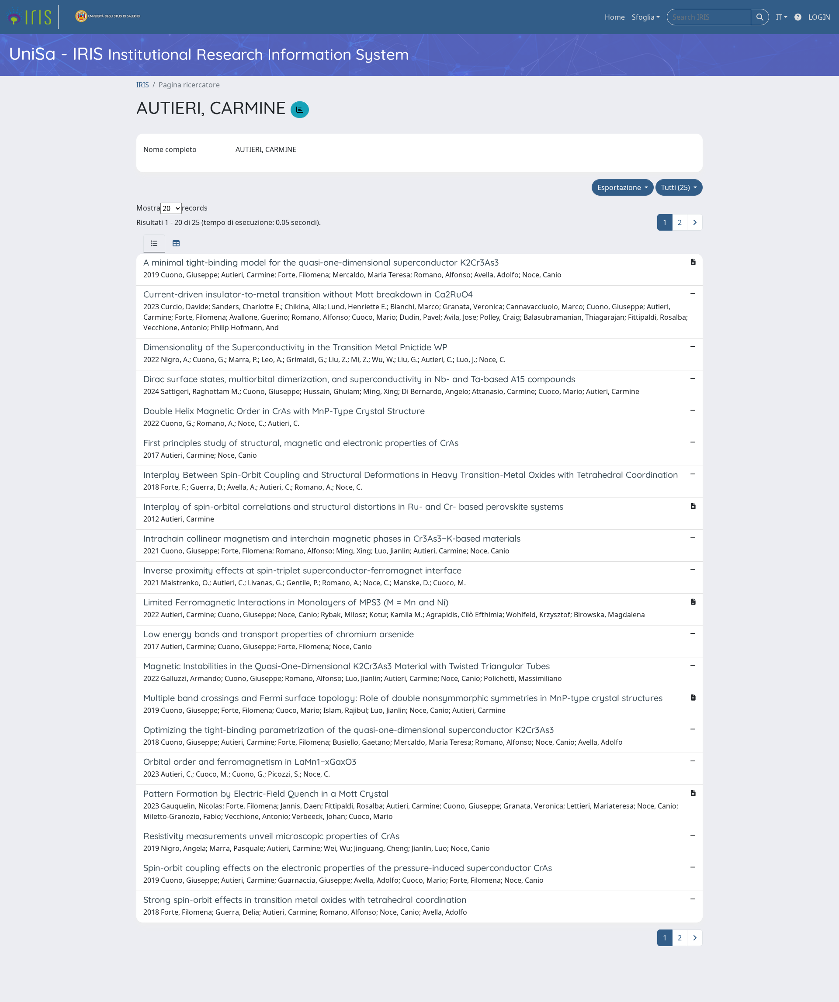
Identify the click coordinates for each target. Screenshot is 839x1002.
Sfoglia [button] (643, 17)
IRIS (142, 85)
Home (615, 17)
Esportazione (620, 187)
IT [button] (779, 17)
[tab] (154, 243)
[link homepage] (32, 17)
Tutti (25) (676, 187)
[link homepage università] (108, 17)
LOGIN (819, 17)
